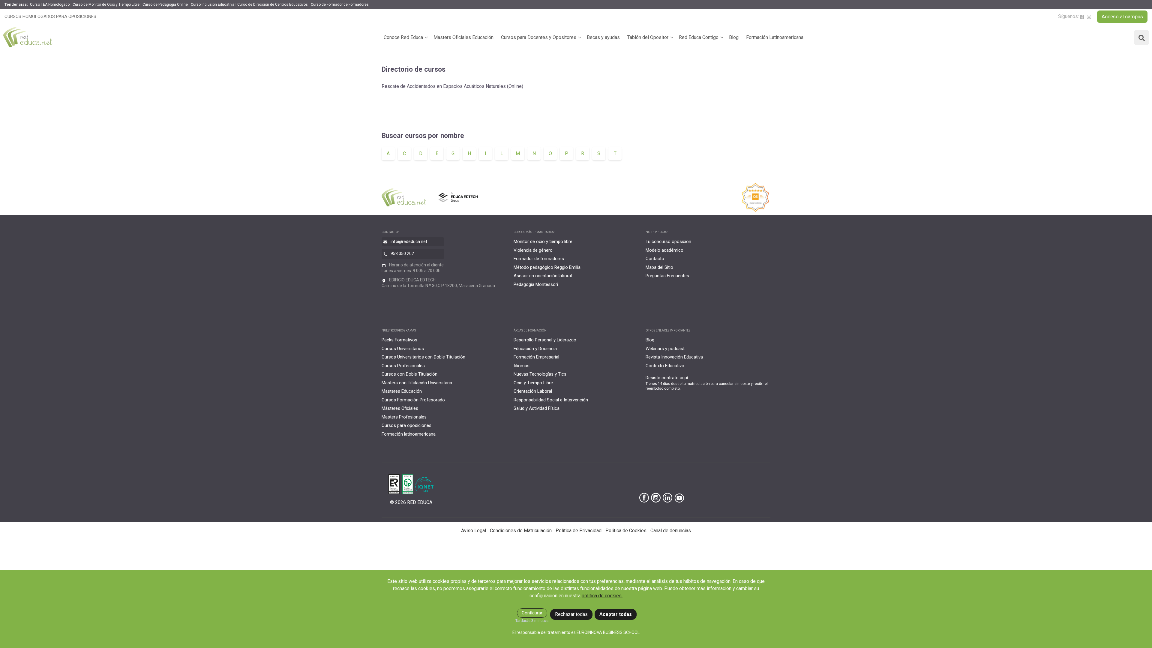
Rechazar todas (571, 614)
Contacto (655, 258)
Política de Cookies (625, 530)
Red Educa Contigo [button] (698, 37)
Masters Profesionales (404, 417)
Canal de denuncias (670, 530)
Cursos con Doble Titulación (409, 374)
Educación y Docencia (535, 348)
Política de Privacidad (579, 530)
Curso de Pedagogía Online (165, 4)
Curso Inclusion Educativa (212, 4)
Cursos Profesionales (403, 365)
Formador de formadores (539, 258)
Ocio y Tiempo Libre (533, 383)
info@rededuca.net (409, 241)
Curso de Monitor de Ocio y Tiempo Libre (106, 4)
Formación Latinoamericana (774, 37)
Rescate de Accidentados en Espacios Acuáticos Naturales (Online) (452, 86)
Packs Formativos (399, 340)
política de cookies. (602, 595)
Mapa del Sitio (659, 267)
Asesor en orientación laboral (543, 275)
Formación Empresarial (536, 357)
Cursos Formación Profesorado (413, 400)
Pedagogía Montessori (536, 284)
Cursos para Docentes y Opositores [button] (538, 37)
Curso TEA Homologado (50, 4)
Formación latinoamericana (409, 434)
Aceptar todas (615, 614)
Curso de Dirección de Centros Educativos (272, 4)
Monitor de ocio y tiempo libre (543, 241)
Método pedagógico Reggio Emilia (547, 267)
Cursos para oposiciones (406, 425)
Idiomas (522, 365)
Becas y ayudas (603, 37)
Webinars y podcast (665, 348)
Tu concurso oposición (668, 241)
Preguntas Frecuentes (667, 275)
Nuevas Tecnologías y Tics (540, 374)
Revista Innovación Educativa (674, 357)
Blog (734, 37)
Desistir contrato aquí (667, 377)
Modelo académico (664, 250)
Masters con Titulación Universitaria (417, 383)
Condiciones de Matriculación (521, 530)
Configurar (532, 613)
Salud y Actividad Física (537, 408)
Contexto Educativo (665, 365)
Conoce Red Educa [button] (403, 37)
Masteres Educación (402, 391)
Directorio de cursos (414, 69)
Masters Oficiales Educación (464, 37)
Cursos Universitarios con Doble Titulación (423, 357)
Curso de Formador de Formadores (340, 4)
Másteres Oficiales (400, 408)
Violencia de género (533, 250)
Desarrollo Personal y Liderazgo (545, 340)
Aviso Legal (473, 530)
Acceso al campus (1122, 17)
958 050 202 (402, 253)
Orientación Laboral (533, 391)
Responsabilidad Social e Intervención (551, 400)
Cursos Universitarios (403, 348)
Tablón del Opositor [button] (647, 37)
